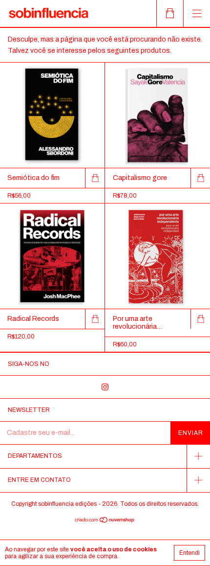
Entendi (189, 552)
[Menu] (196, 13)
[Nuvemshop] (105, 521)
